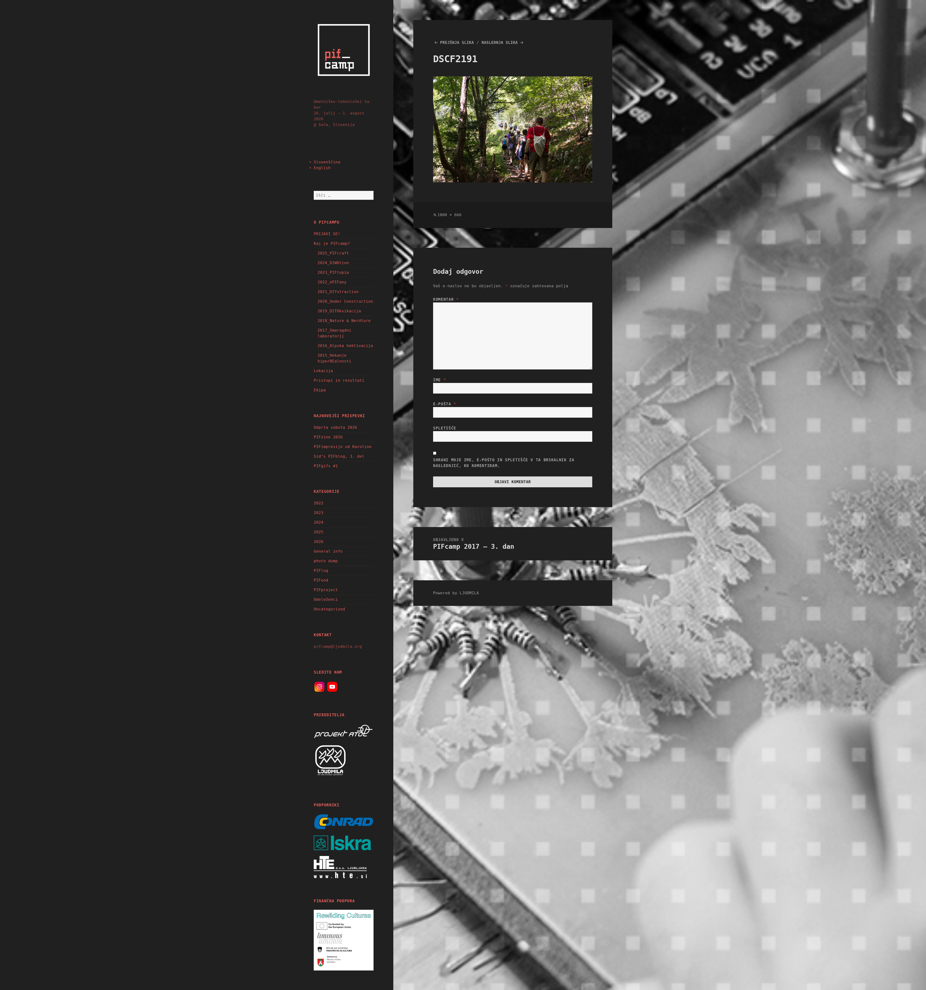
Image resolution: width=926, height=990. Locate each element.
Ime (439, 380)
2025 (318, 532)
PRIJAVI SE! (327, 234)
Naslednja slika (500, 42)
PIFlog (321, 570)
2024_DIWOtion (333, 263)
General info (328, 551)
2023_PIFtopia (333, 272)
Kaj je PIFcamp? (332, 243)
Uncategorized (329, 609)
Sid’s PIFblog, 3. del (339, 456)
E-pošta (444, 404)
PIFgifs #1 (326, 466)
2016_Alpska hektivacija (345, 345)
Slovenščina (327, 162)
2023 (318, 512)
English (322, 168)
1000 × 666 (449, 215)
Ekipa (320, 390)
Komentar (446, 299)
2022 (318, 503)
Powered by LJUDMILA (456, 593)
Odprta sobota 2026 (335, 427)
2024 (318, 522)
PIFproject (326, 590)
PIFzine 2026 (328, 437)
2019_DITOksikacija (339, 311)
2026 (318, 541)
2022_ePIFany (332, 282)
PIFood (321, 580)
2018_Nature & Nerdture (344, 320)
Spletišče (444, 428)
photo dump (326, 561)
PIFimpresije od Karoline (343, 446)
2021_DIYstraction (338, 291)
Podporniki (326, 805)
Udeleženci (326, 599)
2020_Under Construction (345, 301)
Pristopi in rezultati (339, 380)
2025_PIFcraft (333, 253)
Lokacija (323, 370)
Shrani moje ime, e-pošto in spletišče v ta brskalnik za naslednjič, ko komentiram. (503, 463)
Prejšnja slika (457, 42)
